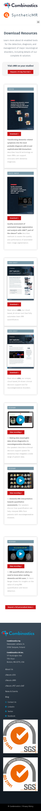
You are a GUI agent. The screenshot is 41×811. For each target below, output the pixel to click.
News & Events (11, 691)
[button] (38, 22)
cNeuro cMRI (10, 680)
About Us (9, 669)
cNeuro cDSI (10, 675)
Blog (7, 697)
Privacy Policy (27, 806)
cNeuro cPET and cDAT (14, 686)
